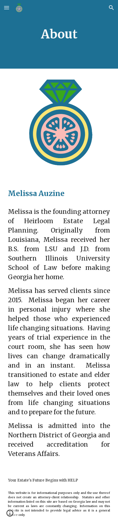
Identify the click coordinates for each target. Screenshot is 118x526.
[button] (6, 7)
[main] (59, 34)
